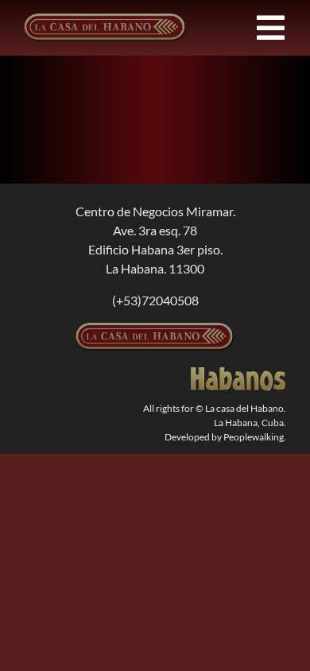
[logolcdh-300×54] (155, 328)
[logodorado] (238, 373)
